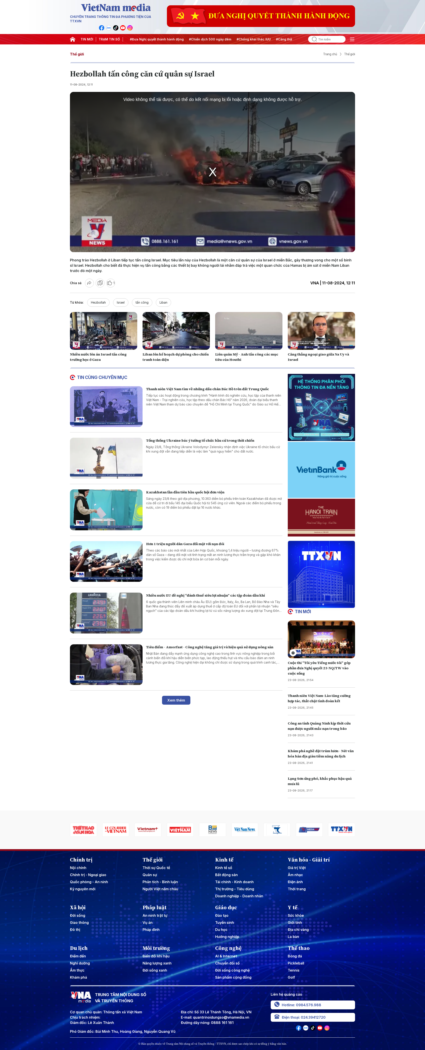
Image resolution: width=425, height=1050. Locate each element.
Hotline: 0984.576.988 (301, 1005)
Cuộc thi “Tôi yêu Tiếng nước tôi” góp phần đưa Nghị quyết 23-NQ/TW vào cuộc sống (319, 668)
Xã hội (78, 907)
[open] (352, 39)
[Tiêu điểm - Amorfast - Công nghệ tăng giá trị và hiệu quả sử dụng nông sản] (106, 664)
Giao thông (79, 922)
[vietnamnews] (212, 830)
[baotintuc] (341, 830)
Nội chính (78, 867)
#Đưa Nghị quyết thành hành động (137, 39)
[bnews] (180, 830)
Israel (121, 302)
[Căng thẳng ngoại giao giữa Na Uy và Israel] (321, 331)
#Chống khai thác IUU (234, 39)
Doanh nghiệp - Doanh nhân (239, 896)
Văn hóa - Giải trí (309, 859)
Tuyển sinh (224, 922)
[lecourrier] (83, 830)
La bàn (293, 936)
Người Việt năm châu (160, 889)
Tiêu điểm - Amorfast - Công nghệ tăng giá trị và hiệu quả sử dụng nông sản (209, 647)
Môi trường (156, 948)
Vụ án (148, 922)
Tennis (293, 970)
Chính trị (81, 859)
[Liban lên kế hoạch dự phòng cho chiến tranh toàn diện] (176, 331)
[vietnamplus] (115, 830)
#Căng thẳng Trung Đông (276, 39)
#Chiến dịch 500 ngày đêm (191, 39)
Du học (221, 929)
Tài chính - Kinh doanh (234, 882)
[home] (72, 39)
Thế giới (77, 54)
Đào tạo (221, 915)
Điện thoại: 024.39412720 (304, 1017)
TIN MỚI (87, 39)
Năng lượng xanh (157, 963)
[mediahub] (277, 830)
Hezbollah (98, 302)
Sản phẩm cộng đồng (233, 977)
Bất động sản (226, 875)
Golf (291, 977)
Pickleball (296, 963)
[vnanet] (309, 830)
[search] (312, 39)
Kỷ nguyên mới (82, 889)
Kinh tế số (223, 867)
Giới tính (295, 922)
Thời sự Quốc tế (156, 867)
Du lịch (79, 948)
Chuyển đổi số (227, 963)
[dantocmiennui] (244, 830)
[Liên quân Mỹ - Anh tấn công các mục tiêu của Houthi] (248, 331)
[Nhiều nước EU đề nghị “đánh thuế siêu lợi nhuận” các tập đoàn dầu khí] (106, 613)
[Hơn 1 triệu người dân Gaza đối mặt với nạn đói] (106, 561)
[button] (320, 604)
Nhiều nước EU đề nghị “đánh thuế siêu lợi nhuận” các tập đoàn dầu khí (205, 595)
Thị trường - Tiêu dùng (234, 889)
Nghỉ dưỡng (80, 963)
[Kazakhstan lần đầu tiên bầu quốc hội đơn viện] (106, 509)
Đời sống (77, 915)
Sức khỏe (296, 915)
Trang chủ (330, 54)
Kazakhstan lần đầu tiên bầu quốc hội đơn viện (185, 492)
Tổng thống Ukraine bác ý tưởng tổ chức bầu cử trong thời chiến (200, 440)
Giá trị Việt (297, 867)
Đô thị (75, 929)
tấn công (142, 302)
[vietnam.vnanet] (148, 830)
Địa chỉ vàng (298, 929)
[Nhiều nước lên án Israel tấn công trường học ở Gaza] (103, 331)
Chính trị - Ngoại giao (88, 875)
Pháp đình (151, 929)
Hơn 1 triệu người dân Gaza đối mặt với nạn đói (185, 543)
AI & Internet (226, 956)
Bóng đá (295, 956)
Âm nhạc (295, 875)
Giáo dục (226, 907)
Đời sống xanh (155, 970)
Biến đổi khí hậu (156, 956)
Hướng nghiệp (227, 936)
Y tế (292, 907)
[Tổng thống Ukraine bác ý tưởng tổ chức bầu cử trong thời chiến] (106, 458)
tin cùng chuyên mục (102, 377)
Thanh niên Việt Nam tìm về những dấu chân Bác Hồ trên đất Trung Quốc (207, 388)
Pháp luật (154, 907)
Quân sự (150, 875)
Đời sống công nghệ (232, 970)
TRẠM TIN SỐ (109, 39)
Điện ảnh (295, 882)
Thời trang (297, 889)
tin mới (303, 611)
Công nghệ (228, 948)
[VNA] (101, 27)
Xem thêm (176, 700)
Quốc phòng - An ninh (89, 882)
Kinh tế (224, 859)
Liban (163, 302)
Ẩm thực (77, 970)
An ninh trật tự (155, 915)
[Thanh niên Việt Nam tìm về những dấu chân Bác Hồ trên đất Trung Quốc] (106, 406)
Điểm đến (78, 956)
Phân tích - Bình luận (160, 882)
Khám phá (78, 977)
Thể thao (299, 948)
